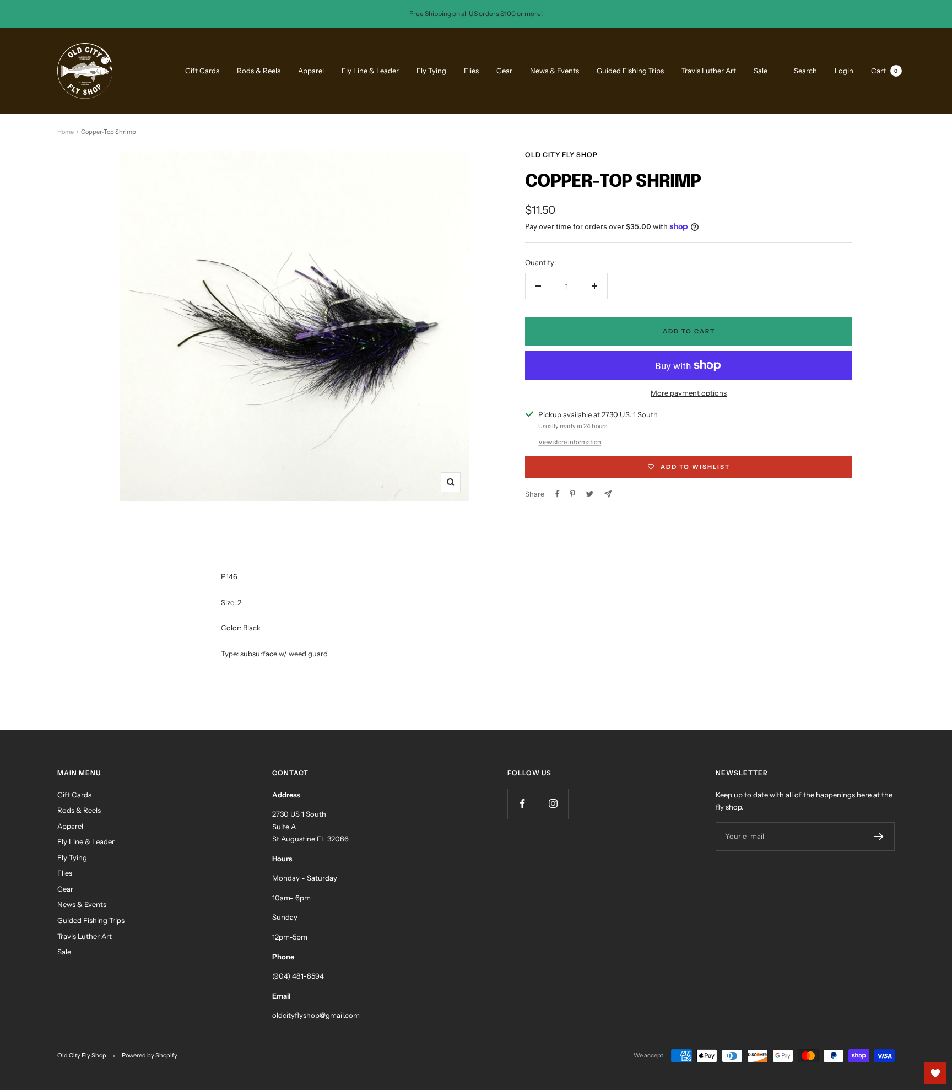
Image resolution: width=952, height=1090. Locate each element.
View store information (569, 442)
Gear (504, 70)
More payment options (689, 392)
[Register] (879, 836)
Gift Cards (202, 70)
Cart (884, 70)
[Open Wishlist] (935, 1073)
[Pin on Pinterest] (572, 494)
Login (844, 70)
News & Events (554, 70)
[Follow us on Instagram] (553, 804)
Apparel (311, 70)
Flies (471, 70)
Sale (760, 70)
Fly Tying (431, 70)
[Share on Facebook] (557, 494)
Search (805, 70)
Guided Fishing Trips (630, 70)
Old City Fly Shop (561, 154)
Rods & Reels (258, 70)
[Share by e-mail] (608, 494)
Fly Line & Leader (370, 70)
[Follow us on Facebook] (522, 804)
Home (65, 132)
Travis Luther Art (708, 70)
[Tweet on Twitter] (589, 494)
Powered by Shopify (149, 1055)
